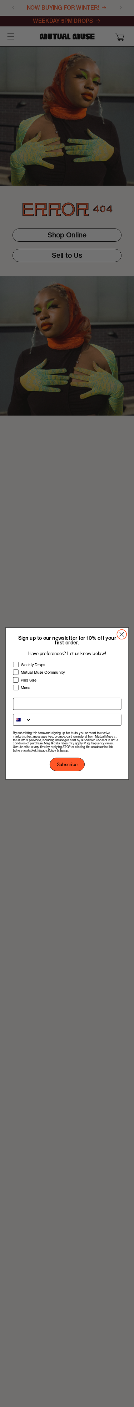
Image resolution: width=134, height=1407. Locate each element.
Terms (63, 750)
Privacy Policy (46, 750)
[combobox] (22, 719)
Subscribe (66, 764)
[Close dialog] (121, 634)
